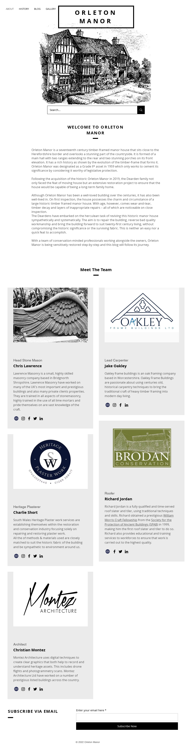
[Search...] (141, 110)
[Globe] (16, 418)
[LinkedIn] (41, 418)
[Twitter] (35, 418)
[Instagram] (23, 418)
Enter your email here (90, 710)
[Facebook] (29, 418)
